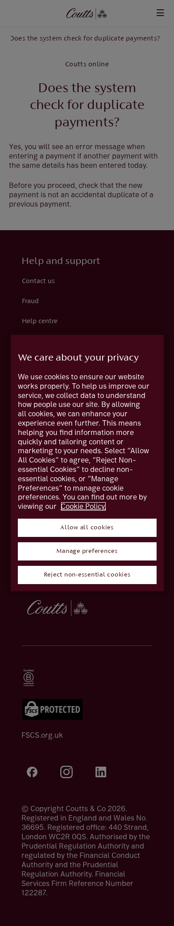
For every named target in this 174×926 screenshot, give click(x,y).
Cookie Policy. (83, 506)
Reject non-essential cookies (87, 575)
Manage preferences (87, 551)
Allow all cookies (87, 527)
